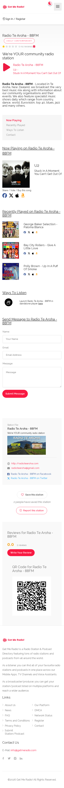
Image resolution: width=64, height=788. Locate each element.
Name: (6, 331)
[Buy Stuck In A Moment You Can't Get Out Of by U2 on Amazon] (23, 196)
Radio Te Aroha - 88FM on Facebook (31, 474)
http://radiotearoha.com (24, 463)
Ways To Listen (15, 130)
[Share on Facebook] (5, 196)
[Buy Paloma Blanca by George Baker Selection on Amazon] (37, 232)
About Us (10, 705)
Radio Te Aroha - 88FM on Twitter (29, 478)
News (8, 710)
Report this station (33, 510)
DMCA (38, 710)
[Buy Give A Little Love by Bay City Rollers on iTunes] (33, 253)
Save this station (34, 494)
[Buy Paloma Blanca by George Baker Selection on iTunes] (33, 232)
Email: (6, 347)
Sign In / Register (15, 18)
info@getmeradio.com (23, 750)
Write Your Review (21, 552)
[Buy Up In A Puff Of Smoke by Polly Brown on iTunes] (33, 274)
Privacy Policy (13, 725)
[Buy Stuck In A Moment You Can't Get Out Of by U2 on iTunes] (17, 196)
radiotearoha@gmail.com (25, 468)
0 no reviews (26, 46)
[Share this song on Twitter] (11, 196)
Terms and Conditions (17, 720)
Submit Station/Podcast (14, 732)
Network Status (43, 715)
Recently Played (15, 125)
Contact (11, 134)
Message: (8, 363)
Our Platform (41, 705)
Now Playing (13, 120)
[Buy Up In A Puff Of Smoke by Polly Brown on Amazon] (37, 274)
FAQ (7, 715)
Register (39, 720)
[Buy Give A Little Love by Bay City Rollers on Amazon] (37, 253)
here (40, 303)
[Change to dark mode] (50, 3)
